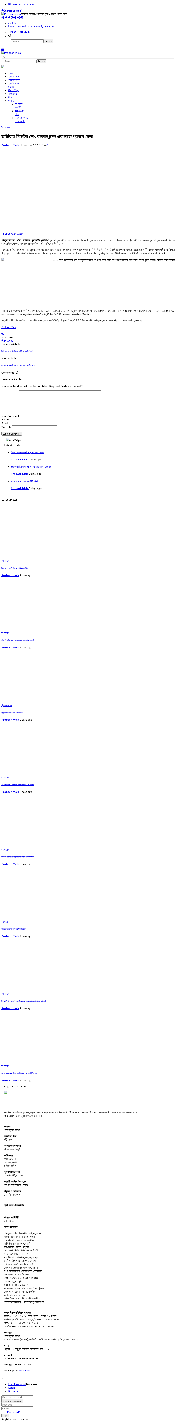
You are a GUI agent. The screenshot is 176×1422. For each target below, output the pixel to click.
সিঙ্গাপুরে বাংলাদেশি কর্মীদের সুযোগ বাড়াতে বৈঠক (27, 452)
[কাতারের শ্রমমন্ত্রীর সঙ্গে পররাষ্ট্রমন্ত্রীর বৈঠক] (50, 916)
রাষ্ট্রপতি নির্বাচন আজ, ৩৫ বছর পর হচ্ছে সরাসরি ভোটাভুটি (31, 466)
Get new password (12, 1400)
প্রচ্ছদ (11, 73)
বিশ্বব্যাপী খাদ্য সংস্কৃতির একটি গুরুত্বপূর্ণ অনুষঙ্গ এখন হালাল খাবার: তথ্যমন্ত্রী (23, 1001)
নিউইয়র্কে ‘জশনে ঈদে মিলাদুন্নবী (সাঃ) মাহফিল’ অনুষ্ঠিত (17, 351)
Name (5, 419)
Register (13, 1390)
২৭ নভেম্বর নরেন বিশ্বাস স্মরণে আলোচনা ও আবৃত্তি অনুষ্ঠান (18, 365)
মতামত (11, 86)
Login (11, 1387)
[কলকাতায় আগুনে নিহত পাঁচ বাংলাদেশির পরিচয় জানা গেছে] (50, 771)
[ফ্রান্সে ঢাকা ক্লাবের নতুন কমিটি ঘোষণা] (50, 699)
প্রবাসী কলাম (13, 83)
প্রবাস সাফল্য (14, 79)
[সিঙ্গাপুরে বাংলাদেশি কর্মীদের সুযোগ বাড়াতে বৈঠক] (50, 555)
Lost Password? (10, 1412)
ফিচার (10, 97)
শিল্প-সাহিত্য (13, 90)
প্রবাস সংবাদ (13, 76)
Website (6, 427)
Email (5, 423)
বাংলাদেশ (19, 103)
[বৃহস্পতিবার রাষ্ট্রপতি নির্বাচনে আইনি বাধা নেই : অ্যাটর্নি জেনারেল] (50, 1060)
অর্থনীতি (18, 107)
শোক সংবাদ (20, 121)
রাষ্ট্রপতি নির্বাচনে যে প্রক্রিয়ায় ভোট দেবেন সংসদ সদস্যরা (17, 857)
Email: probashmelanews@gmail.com (31, 26)
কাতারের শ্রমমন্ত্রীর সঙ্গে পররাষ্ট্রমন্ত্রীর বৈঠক (13, 929)
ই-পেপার (12, 23)
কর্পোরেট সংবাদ (21, 117)
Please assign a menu (21, 4)
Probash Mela (10, 145)
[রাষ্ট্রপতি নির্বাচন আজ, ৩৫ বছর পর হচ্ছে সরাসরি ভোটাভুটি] (50, 627)
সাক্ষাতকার (12, 93)
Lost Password (17, 1384)
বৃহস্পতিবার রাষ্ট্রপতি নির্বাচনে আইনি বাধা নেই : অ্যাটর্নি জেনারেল (19, 1073)
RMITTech (25, 1370)
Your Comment (10, 416)
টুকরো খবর (22, 110)
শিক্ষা (17, 114)
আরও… (11, 100)
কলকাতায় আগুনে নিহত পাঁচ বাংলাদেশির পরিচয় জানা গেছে (17, 784)
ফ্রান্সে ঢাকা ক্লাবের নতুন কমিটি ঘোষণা (24, 481)
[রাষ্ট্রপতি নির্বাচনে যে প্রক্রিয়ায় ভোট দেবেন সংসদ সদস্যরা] (50, 843)
